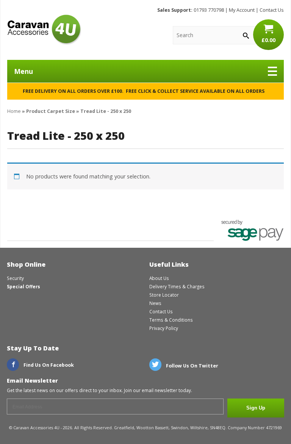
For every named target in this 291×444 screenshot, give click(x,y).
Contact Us (272, 10)
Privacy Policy (163, 328)
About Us (159, 278)
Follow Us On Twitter (191, 366)
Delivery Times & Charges (177, 286)
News (155, 303)
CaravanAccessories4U (44, 29)
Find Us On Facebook (48, 365)
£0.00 (268, 40)
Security (15, 278)
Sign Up (255, 408)
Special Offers (23, 286)
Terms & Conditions (171, 320)
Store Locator (164, 295)
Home (14, 111)
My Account (242, 10)
